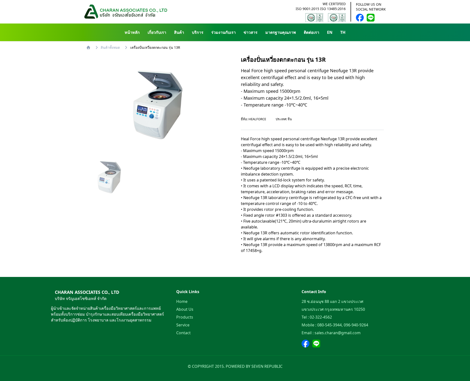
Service (182, 325)
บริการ (197, 32)
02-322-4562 (321, 317)
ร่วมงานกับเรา (223, 32)
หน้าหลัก (132, 32)
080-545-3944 (329, 325)
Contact (183, 332)
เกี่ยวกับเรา (157, 32)
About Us (184, 309)
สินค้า (179, 32)
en (329, 32)
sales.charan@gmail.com (338, 332)
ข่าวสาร (251, 32)
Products (184, 317)
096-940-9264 (356, 325)
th (342, 32)
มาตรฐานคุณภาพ (280, 32)
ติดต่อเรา (311, 32)
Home (182, 301)
